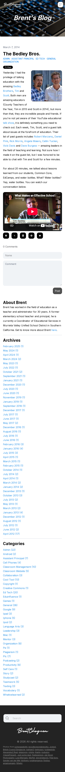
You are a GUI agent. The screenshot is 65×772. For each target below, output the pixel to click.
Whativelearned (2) (14, 694)
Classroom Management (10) (19, 566)
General (51, 58)
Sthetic (19, 763)
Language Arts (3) (13, 626)
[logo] (12, 4)
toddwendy (50, 749)
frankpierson (37, 755)
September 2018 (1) (14, 405)
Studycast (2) (10, 677)
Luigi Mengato (21, 758)
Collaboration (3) (12, 575)
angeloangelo (9, 763)
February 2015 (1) (13, 465)
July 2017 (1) (10, 414)
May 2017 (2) (10, 423)
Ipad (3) (7, 613)
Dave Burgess (29, 145)
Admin (6, 58)
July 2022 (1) (10, 367)
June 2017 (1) (11, 418)
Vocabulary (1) (11, 690)
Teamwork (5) (11, 681)
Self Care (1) (10, 669)
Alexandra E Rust (10, 752)
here (54, 330)
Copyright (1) (10, 583)
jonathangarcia (35, 760)
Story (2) (8, 673)
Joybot (52, 747)
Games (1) (9, 600)
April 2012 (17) (11, 533)
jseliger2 (30, 749)
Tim (17, 90)
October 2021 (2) (12, 371)
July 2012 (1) (10, 525)
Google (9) (9, 609)
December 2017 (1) (14, 410)
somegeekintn (21, 747)
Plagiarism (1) (10, 652)
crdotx (31, 752)
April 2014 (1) (10, 478)
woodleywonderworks (38, 747)
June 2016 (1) (11, 440)
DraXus (46, 760)
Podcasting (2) (11, 660)
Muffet (32, 758)
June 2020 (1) (11, 393)
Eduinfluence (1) (12, 596)
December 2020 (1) (14, 384)
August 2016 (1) (12, 431)
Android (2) (9, 554)
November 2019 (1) (14, 397)
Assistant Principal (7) (15, 558)
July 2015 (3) (10, 452)
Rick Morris (16, 141)
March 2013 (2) (12, 508)
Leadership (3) (11, 630)
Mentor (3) (9, 639)
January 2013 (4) (13, 512)
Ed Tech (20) (10, 592)
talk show (8, 122)
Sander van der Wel (11, 760)
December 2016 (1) (14, 427)
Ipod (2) (7, 622)
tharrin (38, 752)
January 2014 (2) (13, 486)
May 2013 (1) (10, 503)
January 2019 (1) (13, 401)
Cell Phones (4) (12, 562)
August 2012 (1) (12, 521)
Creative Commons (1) (15, 588)
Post (57, 290)
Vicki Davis (9, 145)
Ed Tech (40, 58)
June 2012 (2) (11, 529)
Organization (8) (12, 643)
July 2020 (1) (10, 388)
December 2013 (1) (14, 491)
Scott (6, 95)
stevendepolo (42, 758)
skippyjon (23, 752)
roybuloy (45, 752)
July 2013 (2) (10, 499)
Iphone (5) (9, 617)
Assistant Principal (22, 58)
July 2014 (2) (10, 474)
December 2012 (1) (14, 516)
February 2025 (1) (13, 346)
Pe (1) (6, 647)
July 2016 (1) (10, 435)
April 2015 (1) (10, 457)
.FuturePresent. (9, 755)
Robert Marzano (43, 136)
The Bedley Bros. (21, 53)
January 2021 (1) (12, 380)
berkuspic (39, 749)
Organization (11, 61)
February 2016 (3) (13, 444)
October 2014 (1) (12, 469)
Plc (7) (7, 656)
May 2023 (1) (10, 363)
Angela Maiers (32, 141)
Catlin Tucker (49, 141)
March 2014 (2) (12, 482)
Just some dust (24, 755)
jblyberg (25, 760)
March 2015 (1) (11, 461)
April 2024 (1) (11, 354)
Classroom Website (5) (16, 571)
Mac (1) (7, 635)
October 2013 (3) (12, 495)
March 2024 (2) (12, 359)
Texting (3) (9, 686)
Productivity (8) (12, 664)
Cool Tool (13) (11, 579)
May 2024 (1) (10, 350)
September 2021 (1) (14, 376)
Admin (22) (9, 549)
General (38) (10, 605)
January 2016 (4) (13, 448)
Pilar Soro (53, 758)
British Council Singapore (14, 749)
